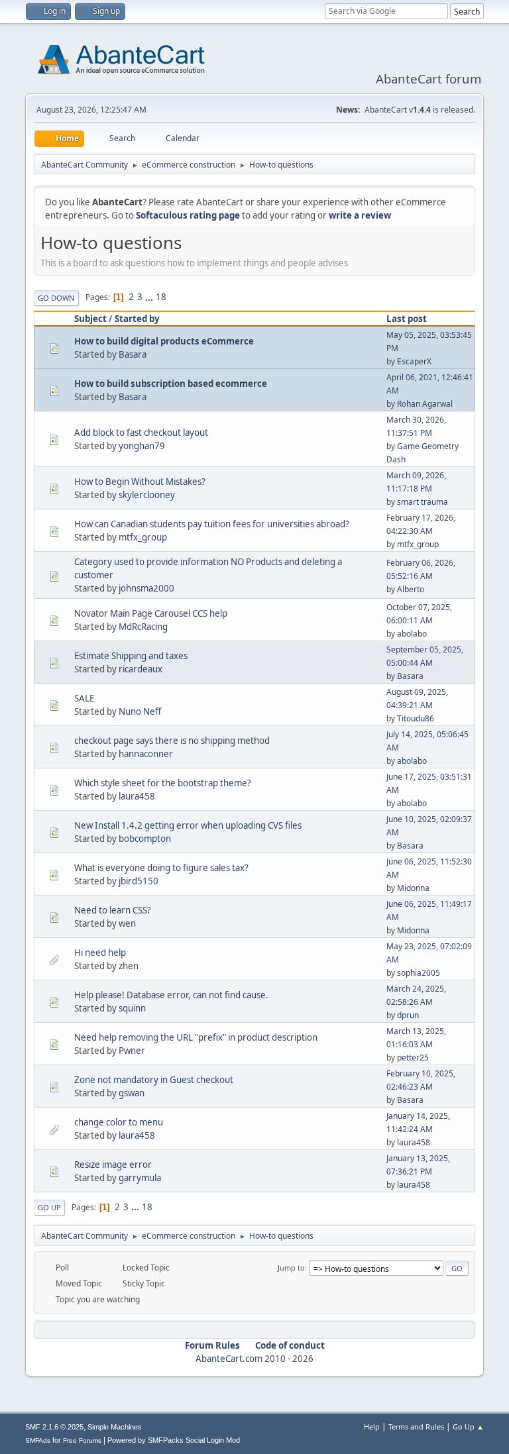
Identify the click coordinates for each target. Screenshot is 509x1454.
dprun (408, 1015)
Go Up (49, 1207)
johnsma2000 (146, 588)
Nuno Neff (140, 711)
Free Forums (82, 1440)
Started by (137, 319)
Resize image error (113, 1164)
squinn (132, 1008)
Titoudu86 (415, 718)
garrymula (140, 1178)
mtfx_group (143, 537)
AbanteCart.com (229, 1359)
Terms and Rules (416, 1426)
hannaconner (146, 754)
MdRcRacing (143, 627)
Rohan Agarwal (425, 403)
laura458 (137, 796)
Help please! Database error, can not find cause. (171, 995)
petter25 (413, 1057)
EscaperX (414, 361)
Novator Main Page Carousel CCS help (150, 613)
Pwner (132, 1051)
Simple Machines (114, 1427)
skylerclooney (147, 495)
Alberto (410, 589)
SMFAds (37, 1440)
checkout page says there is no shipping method (172, 741)
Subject (90, 319)
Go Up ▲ (468, 1426)
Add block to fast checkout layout (141, 433)
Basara (132, 354)
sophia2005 (418, 972)
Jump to (291, 1267)
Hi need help (100, 953)
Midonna (413, 888)
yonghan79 (142, 446)
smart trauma (422, 501)
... (150, 297)
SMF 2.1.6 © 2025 (54, 1427)
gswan (131, 1093)
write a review (360, 215)
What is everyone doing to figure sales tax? (161, 868)
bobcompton (145, 839)
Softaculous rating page (188, 215)
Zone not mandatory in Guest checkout (153, 1080)
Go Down (56, 298)
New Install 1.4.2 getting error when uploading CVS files (188, 825)
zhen (129, 966)
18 (161, 297)
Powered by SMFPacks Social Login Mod (173, 1440)
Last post (406, 319)
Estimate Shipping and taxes (131, 656)
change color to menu (118, 1122)
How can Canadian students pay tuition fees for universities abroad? (211, 524)
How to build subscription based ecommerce (170, 383)
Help (372, 1426)
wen (127, 923)
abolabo (412, 633)
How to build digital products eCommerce (164, 341)
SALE (84, 698)
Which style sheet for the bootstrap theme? (162, 783)
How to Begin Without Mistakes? (139, 482)
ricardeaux (140, 669)
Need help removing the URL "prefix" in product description (195, 1037)
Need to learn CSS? (112, 910)
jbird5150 (138, 881)
